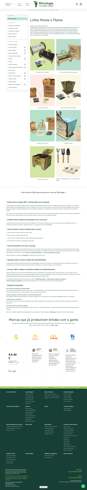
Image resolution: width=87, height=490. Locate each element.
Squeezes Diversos (67, 408)
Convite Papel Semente (49, 428)
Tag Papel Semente (48, 433)
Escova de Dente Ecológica (14, 56)
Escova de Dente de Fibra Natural (70, 435)
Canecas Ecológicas (12, 44)
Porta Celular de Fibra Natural (70, 446)
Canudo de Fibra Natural (68, 432)
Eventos (10, 61)
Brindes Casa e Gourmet (49, 455)
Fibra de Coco (66, 443)
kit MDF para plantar (41, 279)
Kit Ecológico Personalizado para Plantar (14, 426)
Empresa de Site (15, 486)
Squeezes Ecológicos (68, 410)
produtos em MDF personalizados (33, 252)
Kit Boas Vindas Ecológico (30, 415)
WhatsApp (25, 255)
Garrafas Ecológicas (69, 406)
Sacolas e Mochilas (48, 457)
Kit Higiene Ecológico (29, 417)
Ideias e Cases (27, 4)
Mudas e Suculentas (10, 430)
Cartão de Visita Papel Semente (51, 426)
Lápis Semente (11, 70)
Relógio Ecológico (12, 36)
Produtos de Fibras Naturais (70, 424)
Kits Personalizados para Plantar (14, 424)
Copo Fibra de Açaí (29, 394)
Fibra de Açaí (66, 437)
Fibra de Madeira (67, 444)
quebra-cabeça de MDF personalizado (56, 279)
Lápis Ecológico (28, 419)
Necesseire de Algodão (68, 399)
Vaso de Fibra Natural (68, 450)
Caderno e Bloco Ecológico (30, 410)
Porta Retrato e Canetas (13, 31)
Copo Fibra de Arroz (29, 395)
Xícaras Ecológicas (12, 87)
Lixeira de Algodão (67, 395)
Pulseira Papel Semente (49, 432)
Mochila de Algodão (68, 397)
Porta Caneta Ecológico (30, 421)
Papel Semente (48, 424)
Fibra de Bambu (67, 441)
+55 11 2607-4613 (75, 478)
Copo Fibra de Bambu (29, 397)
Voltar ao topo (43, 487)
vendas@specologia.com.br (76, 480)
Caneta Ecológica (28, 413)
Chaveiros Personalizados (14, 25)
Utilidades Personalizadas (51, 453)
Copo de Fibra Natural (68, 433)
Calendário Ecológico (29, 412)
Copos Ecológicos (29, 392)
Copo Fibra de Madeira (30, 401)
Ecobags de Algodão (68, 392)
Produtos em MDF (12, 18)
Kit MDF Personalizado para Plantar (13, 428)
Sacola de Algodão (67, 401)
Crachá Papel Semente (49, 430)
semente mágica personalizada (13, 280)
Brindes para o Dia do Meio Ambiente (52, 395)
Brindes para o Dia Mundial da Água (52, 397)
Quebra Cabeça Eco (12, 33)
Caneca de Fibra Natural (69, 430)
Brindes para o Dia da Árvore (50, 394)
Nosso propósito (20, 4)
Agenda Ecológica (28, 408)
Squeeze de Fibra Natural (69, 448)
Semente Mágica (12, 81)
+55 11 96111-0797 (75, 471)
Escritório (27, 406)
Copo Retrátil (28, 403)
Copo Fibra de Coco (29, 399)
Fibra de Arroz (66, 439)
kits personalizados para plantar (52, 252)
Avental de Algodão (68, 394)
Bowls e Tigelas (67, 426)
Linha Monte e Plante (13, 28)
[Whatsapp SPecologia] (83, 486)
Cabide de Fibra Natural (68, 428)
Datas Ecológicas (49, 392)
